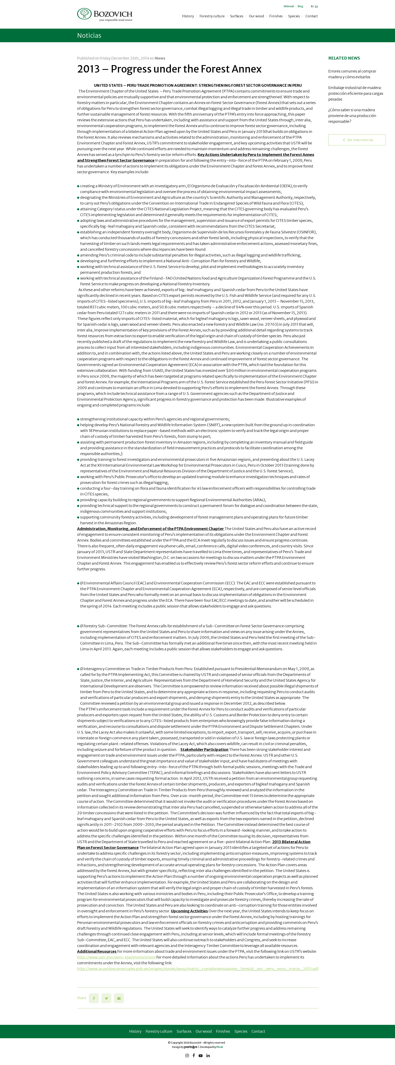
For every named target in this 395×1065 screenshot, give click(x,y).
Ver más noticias (360, 140)
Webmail (289, 6)
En (316, 6)
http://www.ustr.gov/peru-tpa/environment (116, 957)
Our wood (256, 16)
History (188, 16)
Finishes (276, 16)
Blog (300, 6)
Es (312, 6)
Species (294, 16)
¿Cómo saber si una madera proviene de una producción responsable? (352, 116)
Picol (219, 1047)
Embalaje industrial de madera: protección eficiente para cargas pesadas (355, 93)
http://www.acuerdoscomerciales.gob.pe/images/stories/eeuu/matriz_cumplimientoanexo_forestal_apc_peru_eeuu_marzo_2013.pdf (197, 968)
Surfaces (236, 16)
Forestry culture (212, 16)
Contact (312, 16)
